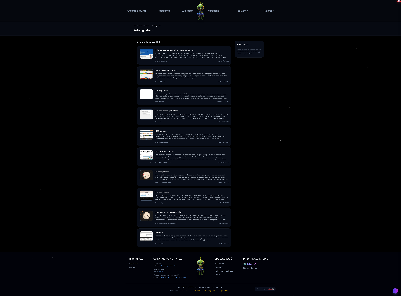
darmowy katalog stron (165, 70)
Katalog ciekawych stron (166, 111)
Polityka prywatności (224, 271)
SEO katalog (161, 131)
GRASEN (160, 271)
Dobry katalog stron (164, 151)
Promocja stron (162, 172)
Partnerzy (219, 264)
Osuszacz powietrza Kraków (169, 266)
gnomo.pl (159, 232)
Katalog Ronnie (162, 192)
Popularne (164, 10)
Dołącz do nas (250, 268)
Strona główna (136, 10)
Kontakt (269, 10)
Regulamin (242, 10)
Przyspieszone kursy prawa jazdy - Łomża (173, 277)
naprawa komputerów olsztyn (168, 212)
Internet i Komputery (144, 26)
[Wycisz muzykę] (395, 290)
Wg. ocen (187, 10)
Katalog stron (161, 91)
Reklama (132, 267)
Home (135, 26)
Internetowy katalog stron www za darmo (174, 50)
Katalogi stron (156, 26)
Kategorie (213, 10)
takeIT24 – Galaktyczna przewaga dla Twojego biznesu (205, 291)
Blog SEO (219, 267)
